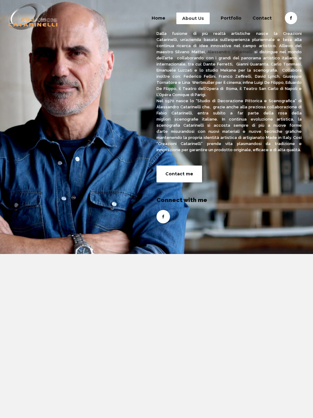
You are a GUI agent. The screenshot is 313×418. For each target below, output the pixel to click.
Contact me (179, 174)
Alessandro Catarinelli (230, 52)
